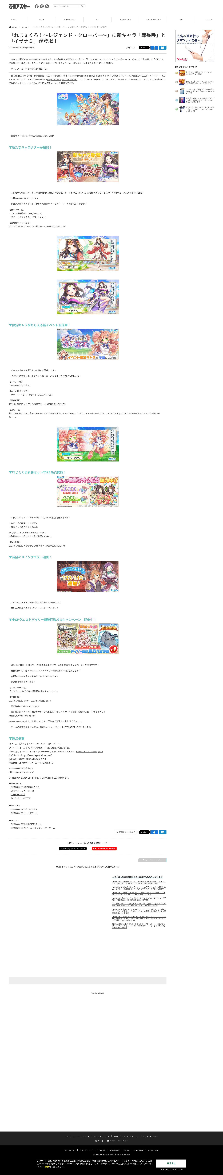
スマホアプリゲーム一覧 (22, 790)
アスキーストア (97, 19)
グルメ (13, 19)
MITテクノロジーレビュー (119, 1141)
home (14, 27)
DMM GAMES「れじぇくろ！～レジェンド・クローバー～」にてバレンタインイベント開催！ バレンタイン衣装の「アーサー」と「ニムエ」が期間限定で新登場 (139, 926)
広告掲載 (127, 1150)
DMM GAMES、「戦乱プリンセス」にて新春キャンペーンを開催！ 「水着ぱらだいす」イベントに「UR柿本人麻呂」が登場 (138, 893)
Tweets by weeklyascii (97, 993)
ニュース (209, 19)
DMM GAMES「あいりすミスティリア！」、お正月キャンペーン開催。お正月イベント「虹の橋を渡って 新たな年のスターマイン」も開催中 (139, 888)
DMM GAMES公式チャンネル (24, 809)
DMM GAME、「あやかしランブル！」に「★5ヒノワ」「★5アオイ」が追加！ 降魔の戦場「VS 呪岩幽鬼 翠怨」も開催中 (139, 899)
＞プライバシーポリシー (171, 1169)
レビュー (181, 19)
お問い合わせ (114, 1150)
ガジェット (97, 1136)
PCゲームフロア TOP (21, 798)
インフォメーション (125, 19)
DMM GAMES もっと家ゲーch (24, 813)
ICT (70, 19)
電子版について (153, 1150)
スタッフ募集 (138, 1150)
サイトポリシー (70, 1150)
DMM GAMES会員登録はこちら (25, 786)
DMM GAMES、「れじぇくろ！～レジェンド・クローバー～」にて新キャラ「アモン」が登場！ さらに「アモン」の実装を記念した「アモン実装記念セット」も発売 (139, 911)
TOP (153, 19)
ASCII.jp (100, 1141)
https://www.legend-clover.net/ (62, 79)
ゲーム (24, 27)
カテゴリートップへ (153, 860)
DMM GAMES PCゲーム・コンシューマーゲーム (33, 827)
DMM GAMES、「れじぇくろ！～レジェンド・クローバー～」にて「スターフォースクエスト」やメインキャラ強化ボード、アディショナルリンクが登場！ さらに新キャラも (139, 918)
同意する (171, 1163)
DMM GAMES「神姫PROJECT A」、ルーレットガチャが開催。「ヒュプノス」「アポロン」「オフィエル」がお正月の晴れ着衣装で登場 (138, 882)
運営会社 (102, 1150)
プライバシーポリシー (87, 1150)
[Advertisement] (167, 7)
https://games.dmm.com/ (81, 75)
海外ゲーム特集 (18, 794)
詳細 (47, 1166)
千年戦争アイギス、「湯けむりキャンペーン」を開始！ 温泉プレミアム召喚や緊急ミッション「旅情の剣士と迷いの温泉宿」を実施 (139, 904)
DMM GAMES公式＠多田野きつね (26, 824)
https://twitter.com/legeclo (22, 715)
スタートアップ (42, 19)
